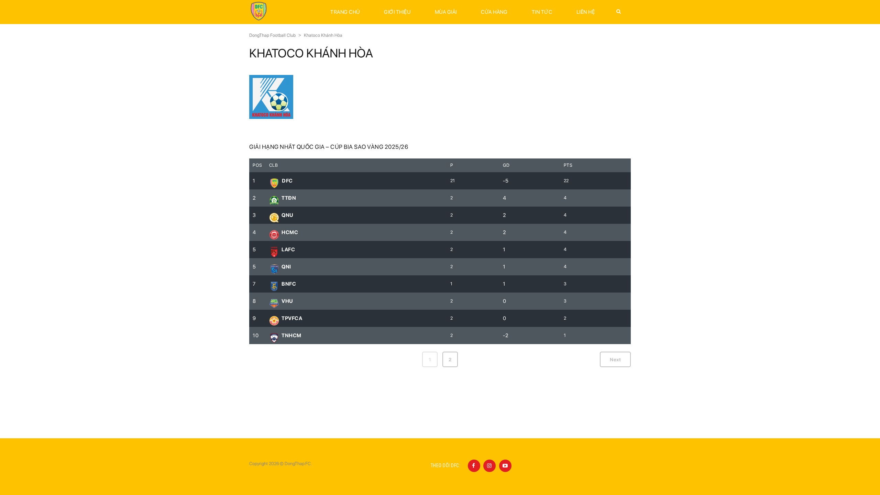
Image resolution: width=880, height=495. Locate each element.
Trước (265, 359)
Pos (257, 165)
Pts (568, 165)
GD (506, 165)
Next (615, 359)
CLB (273, 165)
